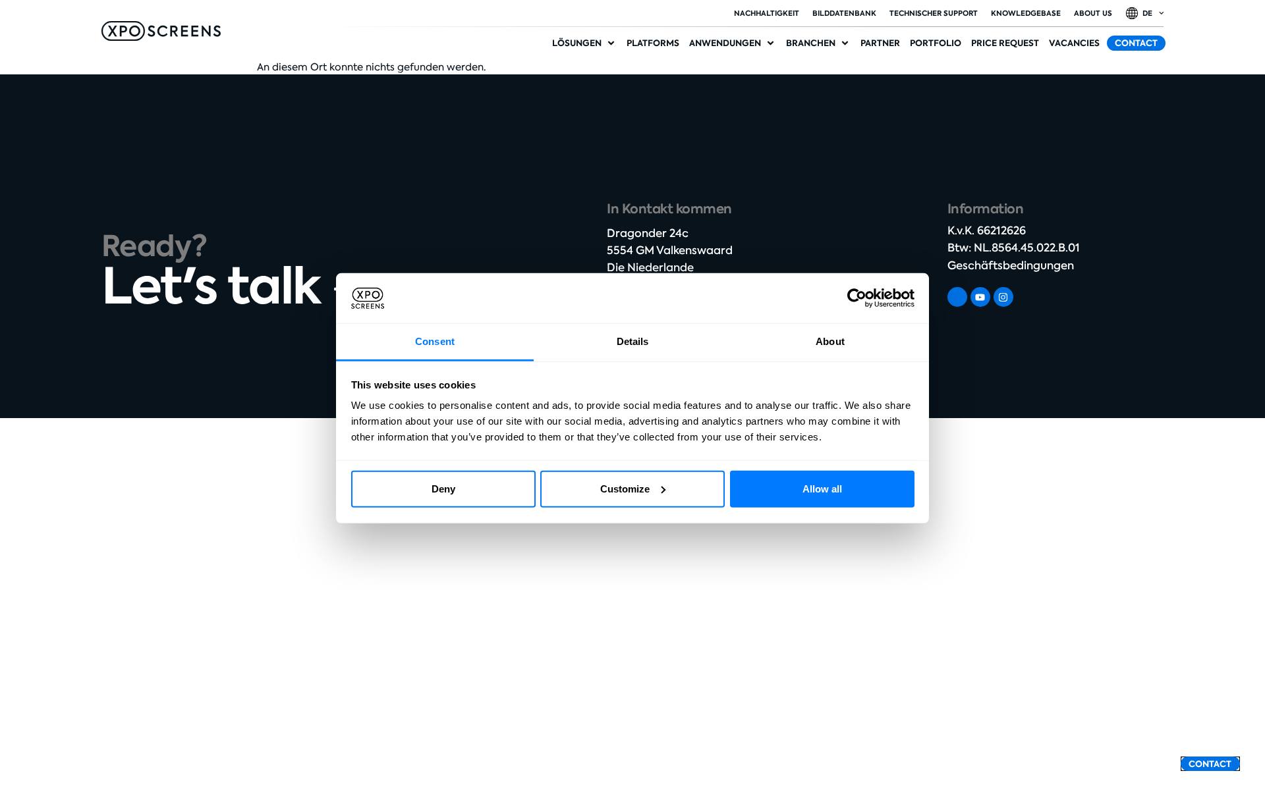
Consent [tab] (435, 341)
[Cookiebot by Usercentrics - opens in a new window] (856, 298)
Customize (625, 488)
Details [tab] (633, 341)
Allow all (822, 488)
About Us (1093, 13)
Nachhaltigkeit (766, 13)
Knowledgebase (1026, 13)
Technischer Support (933, 13)
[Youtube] (980, 297)
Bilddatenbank (844, 13)
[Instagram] (1003, 297)
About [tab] (830, 341)
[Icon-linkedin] (957, 297)
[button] (584, 43)
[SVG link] (161, 31)
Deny (443, 488)
